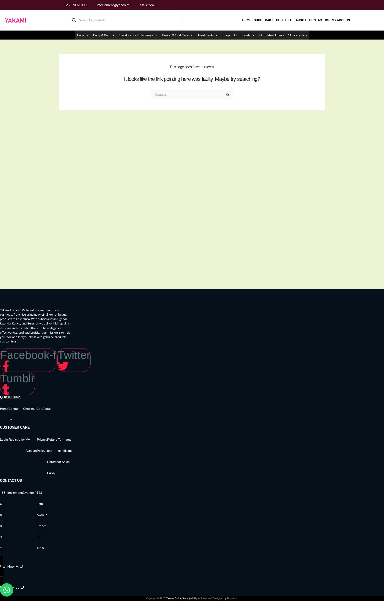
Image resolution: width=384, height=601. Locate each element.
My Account (342, 20)
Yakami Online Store (177, 598)
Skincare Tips (297, 35)
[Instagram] (314, 5)
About (301, 20)
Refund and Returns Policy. (52, 456)
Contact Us (319, 20)
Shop (258, 20)
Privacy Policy (42, 445)
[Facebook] (305, 5)
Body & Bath (101, 35)
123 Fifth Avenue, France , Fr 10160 (42, 520)
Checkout (284, 20)
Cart (269, 20)
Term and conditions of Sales (65, 451)
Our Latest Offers (271, 35)
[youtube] (322, 5)
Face (80, 35)
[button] (6, 590)
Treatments (206, 35)
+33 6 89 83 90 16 (2, 520)
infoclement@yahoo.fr (21, 492)
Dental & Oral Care (175, 35)
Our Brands (242, 35)
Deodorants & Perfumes (136, 35)
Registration (17, 439)
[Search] (74, 20)
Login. (4, 439)
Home (246, 20)
